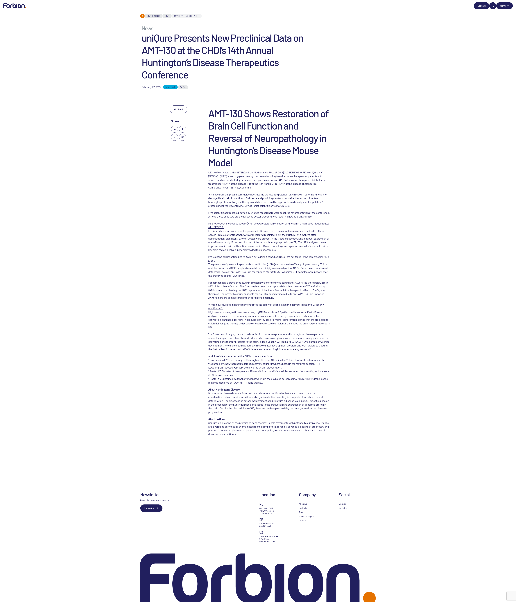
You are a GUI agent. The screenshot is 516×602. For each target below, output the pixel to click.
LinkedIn (343, 503)
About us (303, 503)
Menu (503, 5)
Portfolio (303, 508)
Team (301, 512)
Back (180, 109)
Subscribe (149, 508)
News (167, 16)
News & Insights (153, 16)
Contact (482, 5)
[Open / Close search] (492, 5)
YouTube (343, 508)
